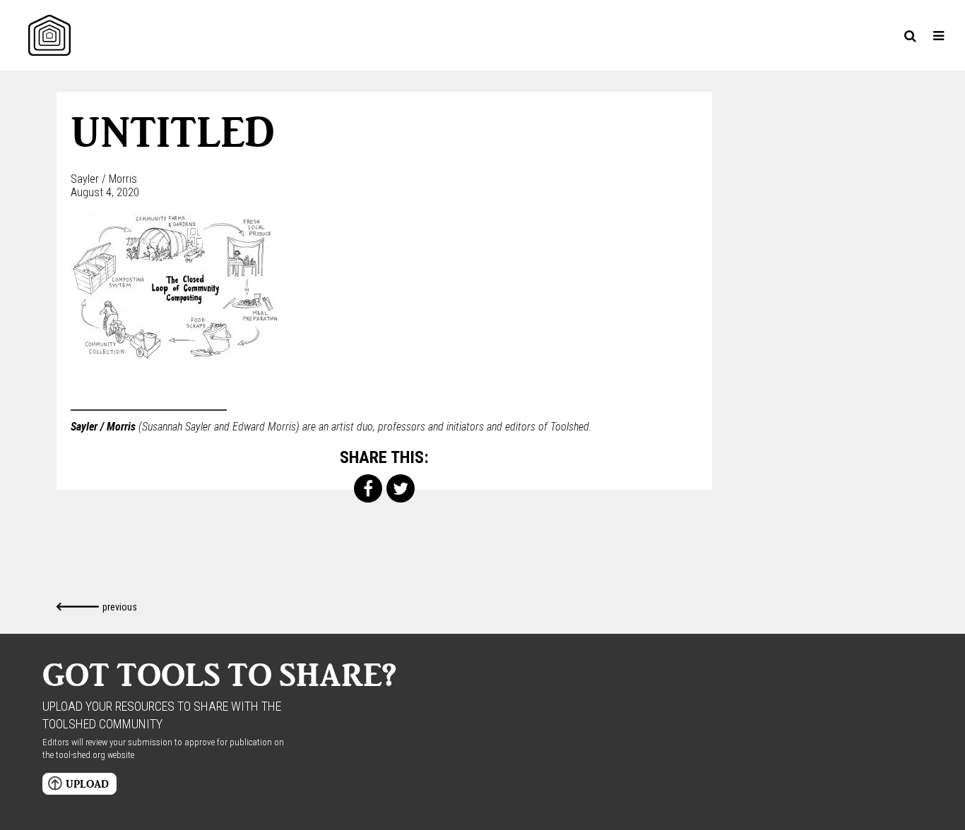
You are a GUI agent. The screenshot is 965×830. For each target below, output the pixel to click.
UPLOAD (87, 783)
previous (119, 607)
